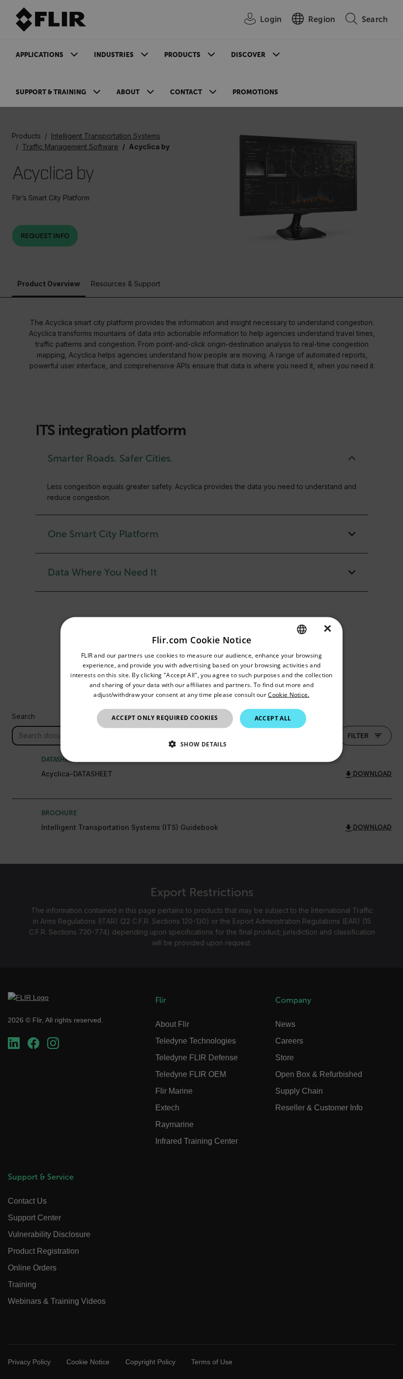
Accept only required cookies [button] (165, 718)
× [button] (327, 629)
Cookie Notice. (288, 694)
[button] (201, 743)
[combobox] (302, 629)
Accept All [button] (273, 718)
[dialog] (201, 689)
